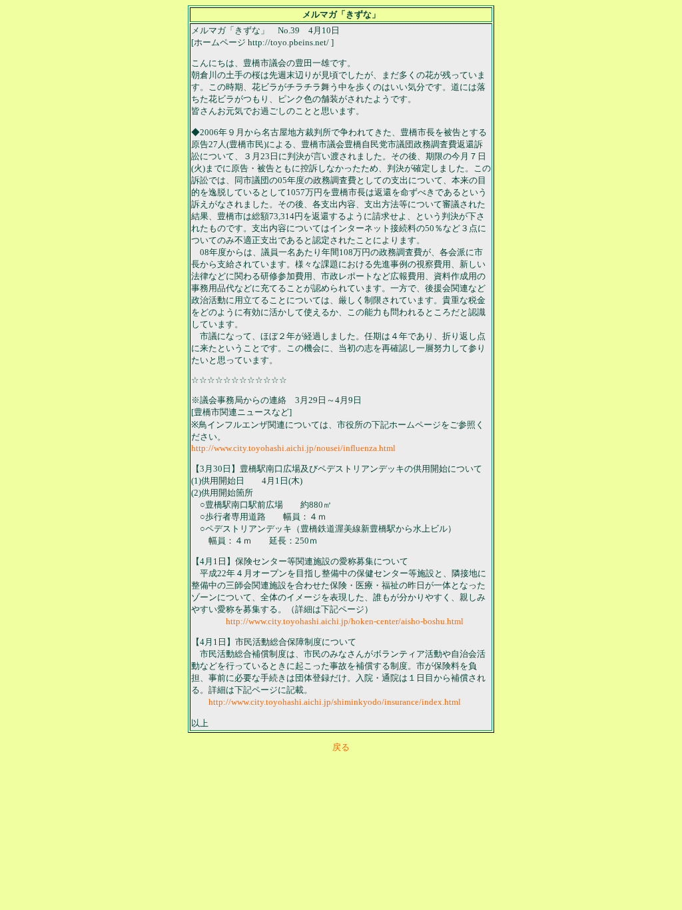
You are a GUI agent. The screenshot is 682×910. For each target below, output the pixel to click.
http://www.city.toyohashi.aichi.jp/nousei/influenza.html (293, 448)
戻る (341, 747)
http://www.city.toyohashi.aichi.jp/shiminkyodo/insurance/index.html (334, 702)
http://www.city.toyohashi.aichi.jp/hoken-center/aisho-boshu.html (345, 621)
